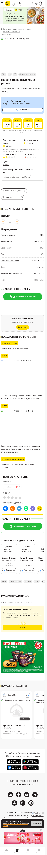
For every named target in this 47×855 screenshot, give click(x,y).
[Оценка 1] (5, 497)
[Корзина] (36, 3)
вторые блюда (15, 581)
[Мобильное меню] (2, 3)
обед (36, 581)
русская (6, 165)
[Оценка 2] (8, 497)
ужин (4, 581)
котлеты (27, 581)
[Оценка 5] (20, 497)
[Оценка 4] (16, 497)
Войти (22, 627)
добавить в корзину (24, 297)
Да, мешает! (22, 327)
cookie (5, 826)
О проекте (10, 812)
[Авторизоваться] (41, 3)
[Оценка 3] (12, 497)
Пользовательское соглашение (18, 815)
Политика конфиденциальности (27, 812)
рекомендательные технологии (15, 824)
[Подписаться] (27, 695)
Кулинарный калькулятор (13, 191)
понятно (37, 824)
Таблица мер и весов (11, 197)
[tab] (6, 851)
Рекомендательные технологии (14, 818)
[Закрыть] (43, 813)
